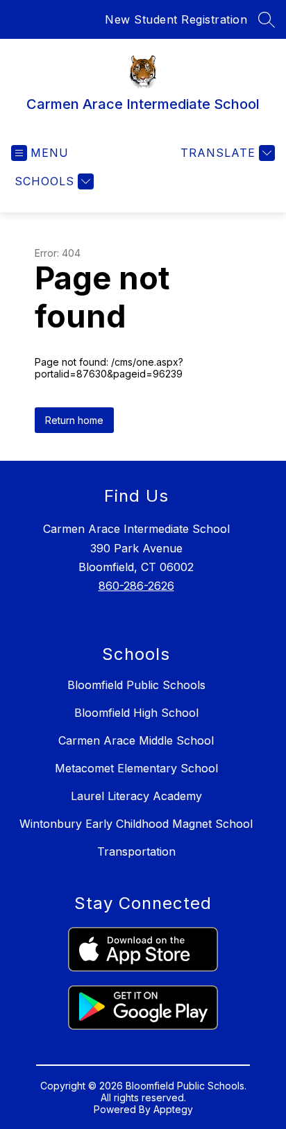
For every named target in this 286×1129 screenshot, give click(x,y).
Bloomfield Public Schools (136, 685)
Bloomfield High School (136, 713)
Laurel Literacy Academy (136, 796)
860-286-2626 (136, 586)
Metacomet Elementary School (136, 768)
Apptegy (173, 1109)
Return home (74, 420)
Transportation (136, 851)
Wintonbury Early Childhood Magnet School (136, 824)
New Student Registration (176, 19)
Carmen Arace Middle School (136, 740)
